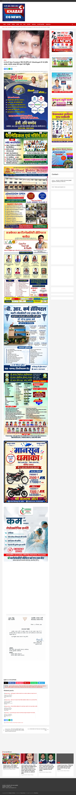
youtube (27, 682)
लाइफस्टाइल (34, 24)
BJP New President (9, 722)
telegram (42, 682)
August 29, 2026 (42, 772)
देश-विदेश (8, 24)
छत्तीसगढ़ (13, 24)
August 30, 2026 (6, 769)
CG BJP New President (17, 722)
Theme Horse (22, 793)
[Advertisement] (26, 572)
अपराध (24, 24)
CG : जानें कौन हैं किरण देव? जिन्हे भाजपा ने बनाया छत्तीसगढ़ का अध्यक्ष (37, 730)
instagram (20, 682)
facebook (12, 682)
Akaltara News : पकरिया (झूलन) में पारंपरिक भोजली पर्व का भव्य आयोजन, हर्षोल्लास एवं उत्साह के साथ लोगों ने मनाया (11, 767)
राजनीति (17, 24)
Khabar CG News (14, 66)
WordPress (36, 793)
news (22, 722)
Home (4, 24)
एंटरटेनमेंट (28, 24)
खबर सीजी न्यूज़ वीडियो (40, 24)
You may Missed (7, 752)
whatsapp (34, 682)
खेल (21, 24)
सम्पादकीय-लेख (48, 24)
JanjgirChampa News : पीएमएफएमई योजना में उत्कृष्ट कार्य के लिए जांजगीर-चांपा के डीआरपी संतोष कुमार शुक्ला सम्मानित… (65, 767)
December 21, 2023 (7, 66)
